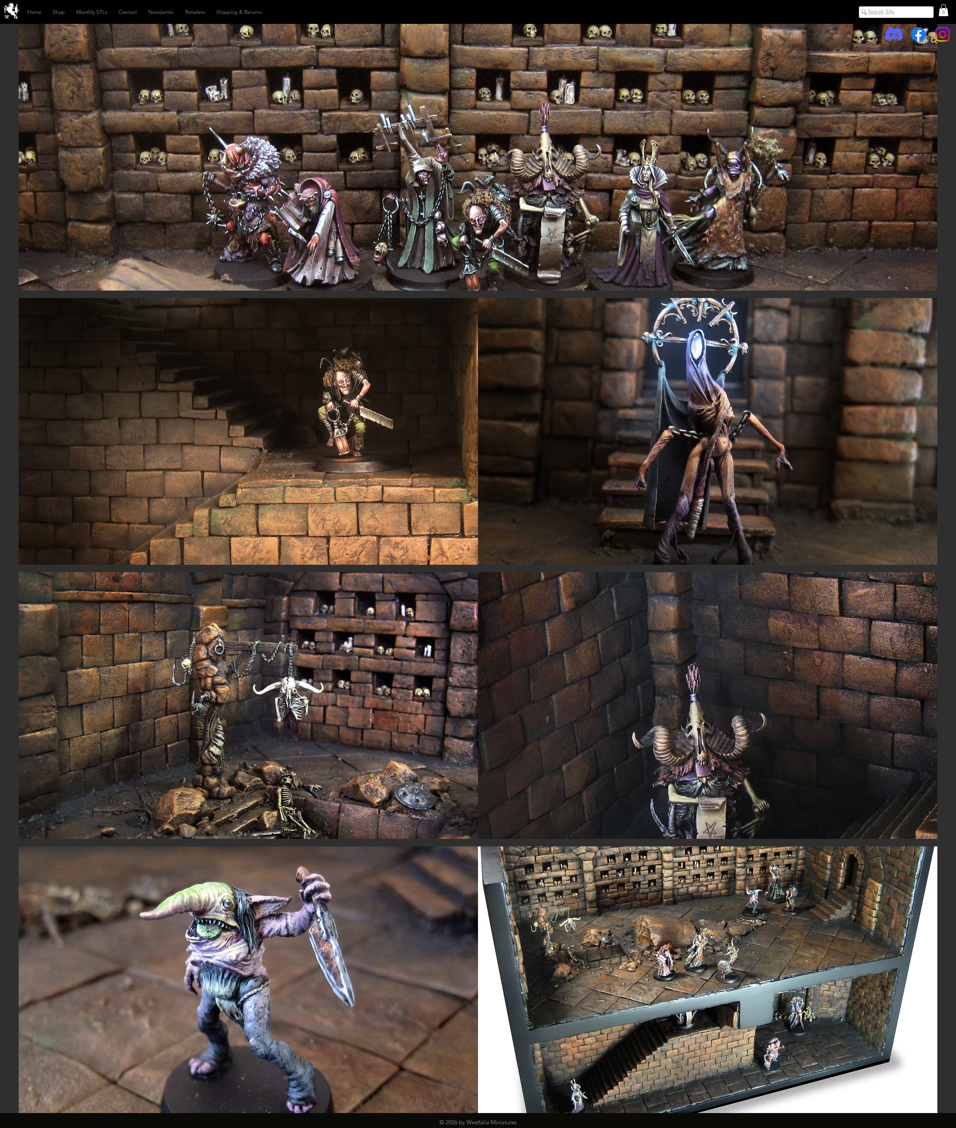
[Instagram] (942, 34)
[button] (943, 10)
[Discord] (894, 34)
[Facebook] (918, 34)
